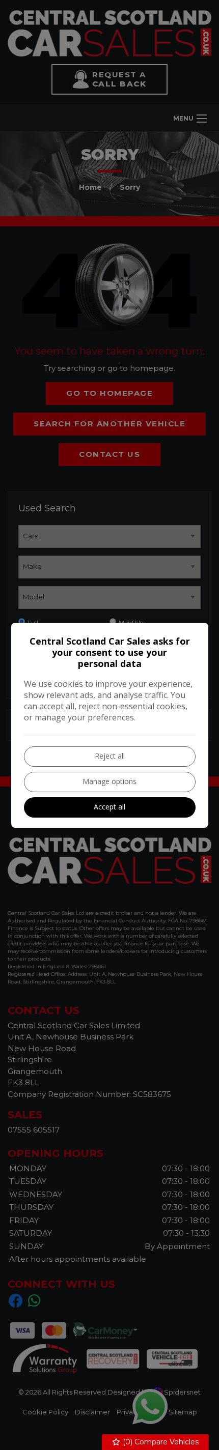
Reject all (110, 756)
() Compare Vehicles (160, 1441)
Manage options (109, 781)
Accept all (109, 806)
